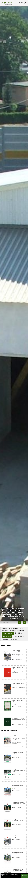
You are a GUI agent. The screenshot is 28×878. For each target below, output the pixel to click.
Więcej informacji (13, 876)
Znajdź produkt (8, 633)
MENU (21, 3)
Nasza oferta (7, 636)
